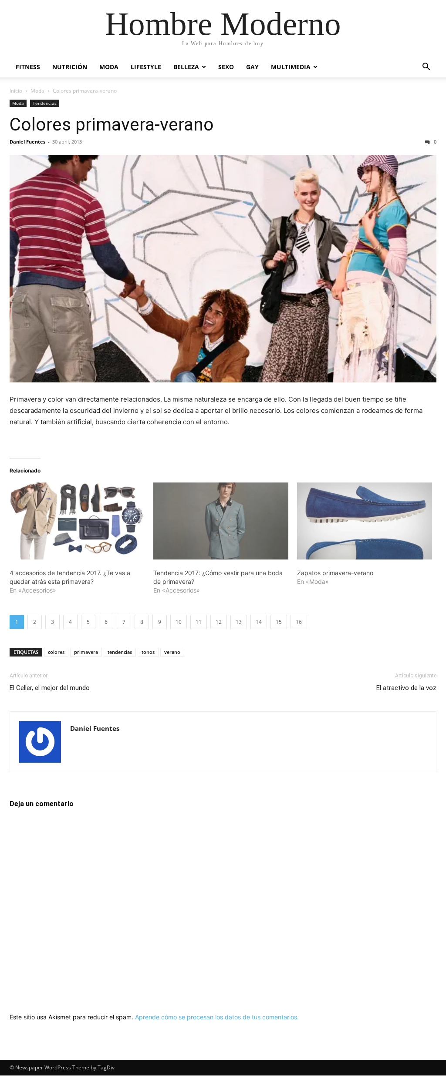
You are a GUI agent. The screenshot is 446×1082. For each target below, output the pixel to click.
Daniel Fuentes (27, 141)
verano (172, 652)
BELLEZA (186, 67)
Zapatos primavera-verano (335, 572)
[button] (426, 68)
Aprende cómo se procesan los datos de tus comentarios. (217, 1017)
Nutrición (69, 67)
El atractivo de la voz (406, 688)
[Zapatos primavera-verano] (364, 520)
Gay (252, 67)
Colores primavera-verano (112, 124)
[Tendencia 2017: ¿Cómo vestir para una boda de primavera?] (220, 520)
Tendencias (45, 103)
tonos (148, 652)
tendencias (120, 652)
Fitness (28, 67)
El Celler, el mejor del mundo (50, 688)
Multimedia (291, 67)
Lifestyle (146, 67)
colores (56, 652)
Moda (108, 67)
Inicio (16, 90)
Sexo (226, 67)
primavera (86, 652)
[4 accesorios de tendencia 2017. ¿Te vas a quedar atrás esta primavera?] (77, 520)
